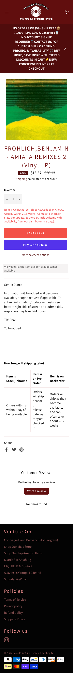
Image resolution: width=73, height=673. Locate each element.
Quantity (9, 189)
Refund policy (13, 612)
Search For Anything (17, 560)
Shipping (21, 179)
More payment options (35, 255)
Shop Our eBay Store (18, 546)
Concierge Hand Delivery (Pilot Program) (31, 540)
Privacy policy (13, 606)
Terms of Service (15, 599)
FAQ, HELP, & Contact (18, 566)
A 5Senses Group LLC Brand (22, 573)
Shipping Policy (14, 619)
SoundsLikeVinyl (15, 579)
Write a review (36, 491)
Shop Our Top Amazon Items (23, 553)
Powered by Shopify (42, 653)
